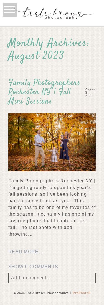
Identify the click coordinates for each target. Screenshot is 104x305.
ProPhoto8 (81, 292)
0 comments (33, 266)
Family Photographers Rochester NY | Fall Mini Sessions (44, 93)
